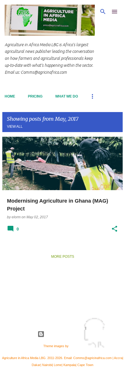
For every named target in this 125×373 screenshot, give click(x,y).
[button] (114, 229)
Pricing (35, 96)
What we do (66, 96)
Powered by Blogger (66, 333)
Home (10, 96)
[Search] (102, 12)
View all (15, 127)
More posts (62, 257)
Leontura (75, 346)
